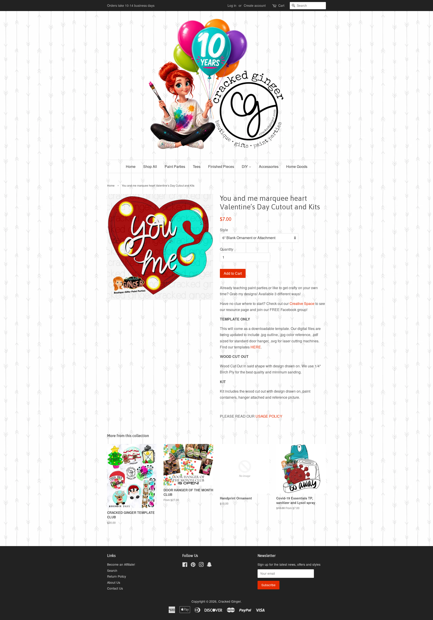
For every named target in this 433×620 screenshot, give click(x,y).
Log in (232, 5)
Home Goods (296, 166)
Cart (281, 5)
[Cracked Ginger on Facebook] (184, 565)
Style (224, 229)
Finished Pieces (221, 166)
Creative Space (302, 303)
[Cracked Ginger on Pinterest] (193, 565)
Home (131, 166)
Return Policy (116, 576)
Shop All (150, 166)
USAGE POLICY (269, 416)
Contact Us (115, 588)
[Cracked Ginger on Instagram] (201, 565)
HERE (256, 347)
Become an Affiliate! (121, 564)
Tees (196, 166)
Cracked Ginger (229, 601)
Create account (255, 5)
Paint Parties (175, 166)
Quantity (226, 249)
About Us (113, 582)
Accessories (269, 166)
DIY (245, 166)
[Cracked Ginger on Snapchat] (209, 565)
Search (112, 570)
